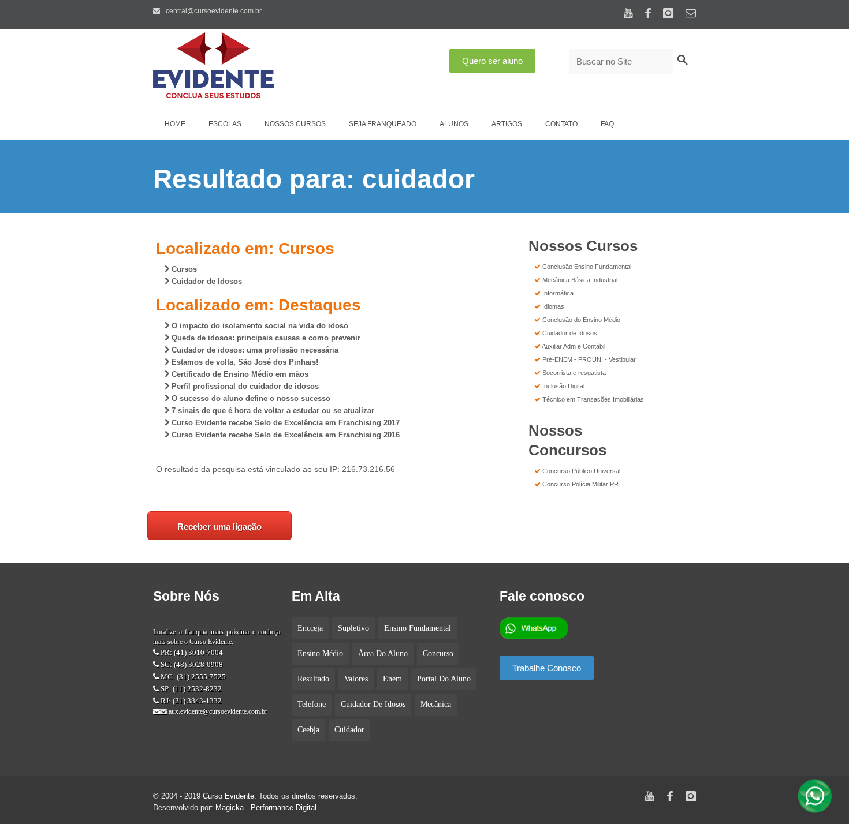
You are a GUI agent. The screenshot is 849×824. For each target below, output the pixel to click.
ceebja (308, 729)
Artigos (506, 124)
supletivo (353, 628)
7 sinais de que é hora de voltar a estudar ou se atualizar (271, 410)
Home (175, 124)
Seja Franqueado (382, 124)
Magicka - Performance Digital (265, 807)
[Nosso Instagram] (668, 13)
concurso (438, 653)
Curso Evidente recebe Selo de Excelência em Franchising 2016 (284, 434)
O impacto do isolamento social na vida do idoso (258, 325)
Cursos (183, 269)
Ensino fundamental (417, 628)
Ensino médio (320, 653)
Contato (561, 124)
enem (392, 679)
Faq (607, 124)
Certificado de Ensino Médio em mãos (238, 374)
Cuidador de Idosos (205, 281)
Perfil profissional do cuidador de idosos (244, 386)
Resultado (313, 679)
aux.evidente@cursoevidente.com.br (217, 711)
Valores (356, 679)
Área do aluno (383, 653)
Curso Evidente (228, 796)
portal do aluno (444, 679)
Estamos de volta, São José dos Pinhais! (243, 362)
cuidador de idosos (373, 704)
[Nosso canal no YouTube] (628, 13)
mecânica (435, 704)
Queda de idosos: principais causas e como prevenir (264, 338)
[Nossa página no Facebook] (648, 13)
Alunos (454, 124)
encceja (310, 628)
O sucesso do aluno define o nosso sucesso (249, 398)
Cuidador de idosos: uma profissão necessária (253, 350)
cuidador (349, 729)
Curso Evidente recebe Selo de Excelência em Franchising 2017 (284, 422)
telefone (311, 704)
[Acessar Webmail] (691, 13)
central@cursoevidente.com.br (213, 11)
